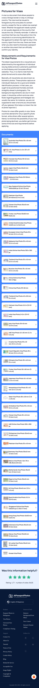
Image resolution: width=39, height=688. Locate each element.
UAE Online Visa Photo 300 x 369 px (20, 425)
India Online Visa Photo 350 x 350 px (20, 251)
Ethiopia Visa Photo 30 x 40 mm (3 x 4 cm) (20, 361)
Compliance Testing (9, 629)
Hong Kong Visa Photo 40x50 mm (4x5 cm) (20, 517)
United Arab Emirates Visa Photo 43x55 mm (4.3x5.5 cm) (20, 224)
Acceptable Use (8, 666)
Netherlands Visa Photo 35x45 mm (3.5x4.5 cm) (19, 471)
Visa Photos (6, 619)
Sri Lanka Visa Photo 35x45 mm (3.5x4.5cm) (19, 544)
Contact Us (6, 637)
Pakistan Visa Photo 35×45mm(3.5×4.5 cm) (16, 196)
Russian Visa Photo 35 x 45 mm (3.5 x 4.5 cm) (19, 270)
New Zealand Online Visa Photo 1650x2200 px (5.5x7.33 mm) (20, 187)
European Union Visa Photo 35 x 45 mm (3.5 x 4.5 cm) (20, 233)
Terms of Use (7, 648)
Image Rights (7, 670)
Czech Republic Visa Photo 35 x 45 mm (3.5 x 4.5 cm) (20, 352)
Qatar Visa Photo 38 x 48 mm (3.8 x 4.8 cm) (20, 398)
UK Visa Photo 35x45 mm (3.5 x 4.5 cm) (19, 489)
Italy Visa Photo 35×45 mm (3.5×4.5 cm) (18, 325)
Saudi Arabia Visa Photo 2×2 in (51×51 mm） (19, 498)
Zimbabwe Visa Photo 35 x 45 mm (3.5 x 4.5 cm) (20, 407)
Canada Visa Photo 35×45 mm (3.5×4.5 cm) (19, 160)
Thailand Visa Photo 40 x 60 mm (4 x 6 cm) (20, 297)
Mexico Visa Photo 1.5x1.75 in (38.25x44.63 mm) (19, 462)
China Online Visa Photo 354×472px (17, 279)
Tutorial (5, 644)
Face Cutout (27, 621)
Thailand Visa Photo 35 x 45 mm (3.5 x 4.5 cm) (20, 260)
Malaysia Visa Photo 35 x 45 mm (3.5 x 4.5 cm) (20, 242)
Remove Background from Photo (28, 615)
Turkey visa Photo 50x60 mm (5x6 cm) (19, 215)
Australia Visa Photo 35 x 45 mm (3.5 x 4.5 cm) (20, 142)
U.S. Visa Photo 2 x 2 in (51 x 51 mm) (19, 151)
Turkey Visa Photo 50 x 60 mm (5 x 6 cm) (20, 370)
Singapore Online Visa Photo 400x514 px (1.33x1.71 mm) (19, 508)
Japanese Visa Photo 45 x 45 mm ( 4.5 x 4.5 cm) (20, 379)
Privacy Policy (7, 651)
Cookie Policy (7, 655)
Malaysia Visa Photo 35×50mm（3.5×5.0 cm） (19, 178)
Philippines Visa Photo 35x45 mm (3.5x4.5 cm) (20, 434)
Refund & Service (8, 663)
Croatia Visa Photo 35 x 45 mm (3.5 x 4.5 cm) (18, 343)
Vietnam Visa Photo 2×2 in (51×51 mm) (20, 306)
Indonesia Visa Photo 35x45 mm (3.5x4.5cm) (20, 526)
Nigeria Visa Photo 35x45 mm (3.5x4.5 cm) (19, 480)
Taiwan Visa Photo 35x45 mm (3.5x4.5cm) (19, 206)
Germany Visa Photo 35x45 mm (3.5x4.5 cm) (19, 453)
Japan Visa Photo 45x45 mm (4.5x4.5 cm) (18, 169)
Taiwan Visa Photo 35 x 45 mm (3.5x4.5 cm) (19, 416)
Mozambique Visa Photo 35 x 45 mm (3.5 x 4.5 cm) (20, 389)
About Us (6, 640)
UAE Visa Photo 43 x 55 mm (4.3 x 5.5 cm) (20, 334)
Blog (4, 659)
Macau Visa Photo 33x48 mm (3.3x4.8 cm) (19, 535)
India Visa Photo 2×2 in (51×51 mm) (19, 315)
